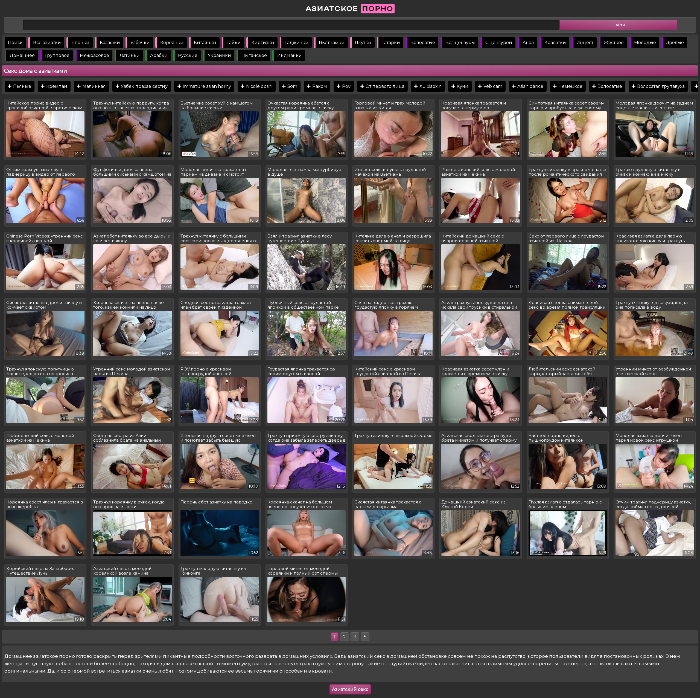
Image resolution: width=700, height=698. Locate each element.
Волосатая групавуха (660, 86)
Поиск (15, 42)
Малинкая (93, 86)
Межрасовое (94, 55)
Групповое (57, 55)
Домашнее (22, 55)
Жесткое (614, 42)
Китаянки (205, 42)
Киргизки (262, 42)
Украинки (219, 55)
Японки (80, 42)
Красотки (555, 42)
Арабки (159, 55)
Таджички (296, 42)
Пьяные (21, 86)
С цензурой (498, 42)
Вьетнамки (332, 42)
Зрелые (675, 42)
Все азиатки (47, 42)
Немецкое (569, 86)
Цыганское (254, 55)
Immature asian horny (206, 86)
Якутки (363, 42)
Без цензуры (460, 42)
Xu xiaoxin (430, 86)
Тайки (234, 42)
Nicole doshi (258, 86)
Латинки (129, 55)
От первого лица (384, 86)
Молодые (645, 42)
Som (291, 86)
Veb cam (492, 86)
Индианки (289, 55)
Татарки (391, 42)
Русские (187, 55)
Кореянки (171, 42)
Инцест (584, 42)
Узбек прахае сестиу (144, 86)
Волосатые (422, 42)
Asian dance (529, 86)
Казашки (110, 42)
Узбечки (140, 42)
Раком (319, 86)
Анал (528, 42)
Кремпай (56, 86)
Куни (462, 86)
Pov (346, 86)
